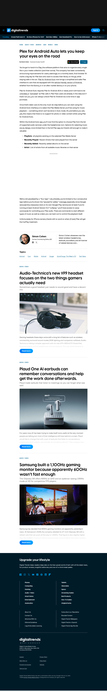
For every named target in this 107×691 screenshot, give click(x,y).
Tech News (82, 256)
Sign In (95, 30)
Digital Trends (13, 33)
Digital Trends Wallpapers (69, 619)
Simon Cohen (25, 62)
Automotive (29, 603)
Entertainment (30, 600)
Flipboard (50, 575)
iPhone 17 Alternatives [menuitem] (99, 37)
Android (22, 256)
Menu (3, 30)
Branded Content (66, 615)
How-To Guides (66, 600)
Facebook (21, 575)
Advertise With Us (30, 619)
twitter (36, 242)
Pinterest (41, 575)
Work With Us (23, 661)
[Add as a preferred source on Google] (73, 62)
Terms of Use (23, 668)
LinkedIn (46, 575)
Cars (29, 256)
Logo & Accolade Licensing (33, 626)
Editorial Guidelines (31, 622)
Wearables (65, 586)
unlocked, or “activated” (29, 93)
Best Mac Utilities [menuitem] (51, 37)
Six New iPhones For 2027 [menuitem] (35, 37)
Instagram (25, 575)
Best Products (66, 596)
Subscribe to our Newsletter (70, 612)
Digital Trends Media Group (31, 677)
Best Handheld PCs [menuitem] (65, 37)
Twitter (29, 575)
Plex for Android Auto (46, 79)
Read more (26, 351)
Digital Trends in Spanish (69, 622)
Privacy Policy (43, 657)
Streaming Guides (67, 593)
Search (103, 30)
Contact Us (28, 615)
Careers (22, 657)
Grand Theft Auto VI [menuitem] (18, 37)
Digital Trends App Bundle (69, 626)
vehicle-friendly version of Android (68, 82)
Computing (28, 586)
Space (63, 589)
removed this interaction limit (31, 205)
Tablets (63, 583)
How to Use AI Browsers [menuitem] (82, 37)
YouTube (33, 575)
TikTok (37, 575)
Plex (40, 67)
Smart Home (29, 596)
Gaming (27, 589)
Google (51, 256)
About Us (28, 612)
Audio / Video (29, 593)
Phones (27, 583)
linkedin (33, 242)
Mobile (36, 256)
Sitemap (42, 664)
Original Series (66, 603)
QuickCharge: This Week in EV (66, 256)
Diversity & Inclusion (25, 664)
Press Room (43, 661)
